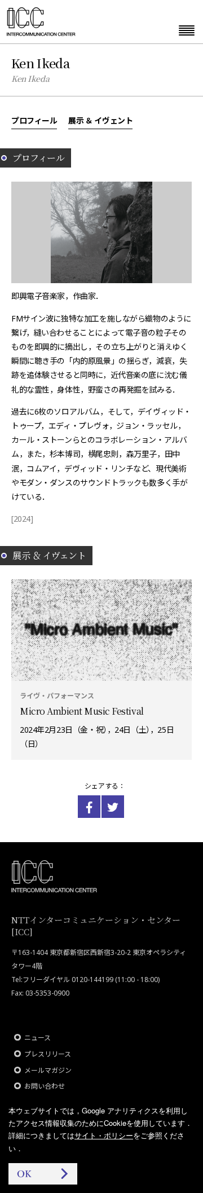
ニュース (37, 1037)
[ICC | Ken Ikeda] (89, 806)
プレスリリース (47, 1054)
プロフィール (34, 120)
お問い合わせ (44, 1086)
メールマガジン (48, 1070)
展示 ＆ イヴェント (100, 120)
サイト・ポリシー (103, 1135)
